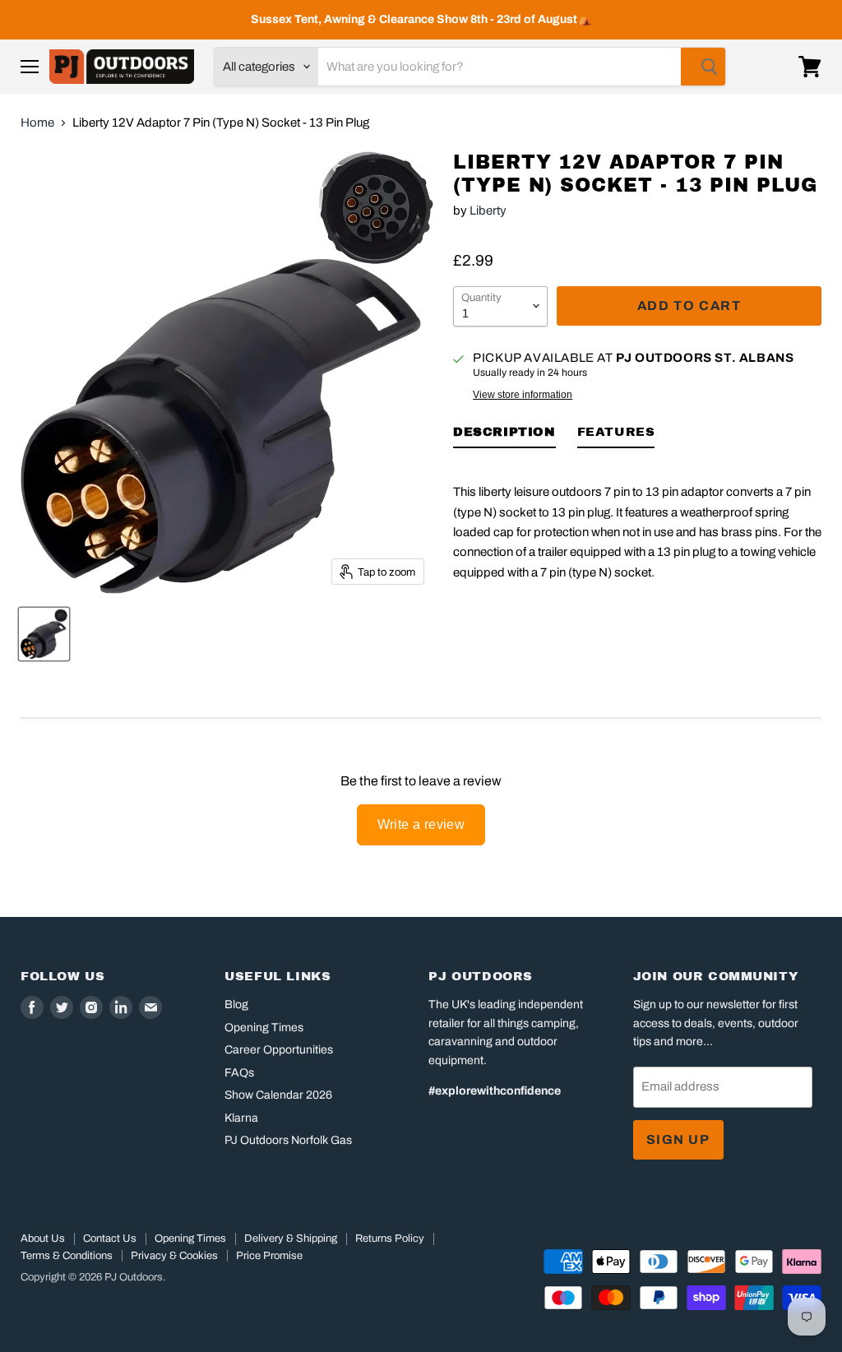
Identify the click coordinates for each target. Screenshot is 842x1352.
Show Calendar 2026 (278, 1095)
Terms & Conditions (67, 1256)
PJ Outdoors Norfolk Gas (288, 1140)
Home (37, 122)
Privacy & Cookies (174, 1256)
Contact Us (109, 1238)
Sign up (678, 1139)
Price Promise (269, 1256)
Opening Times (263, 1027)
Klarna (241, 1118)
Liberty (488, 210)
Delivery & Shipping (290, 1238)
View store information (522, 395)
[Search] (703, 67)
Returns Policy (389, 1238)
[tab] (504, 435)
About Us (43, 1238)
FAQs (239, 1073)
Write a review (421, 824)
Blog (236, 1004)
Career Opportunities (278, 1050)
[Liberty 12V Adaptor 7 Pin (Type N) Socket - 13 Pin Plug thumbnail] (44, 634)
